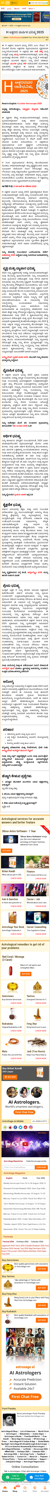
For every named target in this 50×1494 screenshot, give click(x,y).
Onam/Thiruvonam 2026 (12, 1251)
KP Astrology (39, 1439)
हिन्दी (2, 8)
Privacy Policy (9, 1459)
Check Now (16, 878)
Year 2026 (41, 1178)
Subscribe (41, 1167)
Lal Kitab (27, 1449)
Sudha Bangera (15, 37)
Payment (44, 1457)
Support (43, 1459)
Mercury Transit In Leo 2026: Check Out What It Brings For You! (26, 1198)
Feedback (41, 1454)
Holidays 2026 (22, 1242)
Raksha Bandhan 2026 (32, 1251)
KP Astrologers (27, 1482)
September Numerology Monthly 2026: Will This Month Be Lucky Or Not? (26, 1209)
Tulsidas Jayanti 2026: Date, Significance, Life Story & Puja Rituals (26, 1224)
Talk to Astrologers (12, 1471)
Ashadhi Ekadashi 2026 (35, 1246)
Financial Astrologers (10, 1482)
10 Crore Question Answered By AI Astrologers (25, 1446)
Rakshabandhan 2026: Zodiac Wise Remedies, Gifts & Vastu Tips (26, 1219)
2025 (11, 26)
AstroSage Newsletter (13, 1161)
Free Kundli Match (32, 1436)
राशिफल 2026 (9, 1452)
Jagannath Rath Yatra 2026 (13, 1246)
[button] (4, 16)
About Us (33, 1457)
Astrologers (11, 1434)
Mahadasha (25, 1434)
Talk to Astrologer (15, 1477)
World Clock (43, 1431)
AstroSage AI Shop (9, 1431)
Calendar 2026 (37, 1242)
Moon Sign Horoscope (21, 1439)
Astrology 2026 (10, 1454)
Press (4, 1441)
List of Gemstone (27, 1431)
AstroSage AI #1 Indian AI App (22, 1441)
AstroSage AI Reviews (11, 1449)
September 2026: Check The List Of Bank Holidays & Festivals (26, 1229)
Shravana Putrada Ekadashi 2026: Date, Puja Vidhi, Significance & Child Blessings (26, 1188)
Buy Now (11, 1077)
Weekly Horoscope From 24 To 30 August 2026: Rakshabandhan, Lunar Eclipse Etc (26, 1183)
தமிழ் (9, 8)
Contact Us (22, 1457)
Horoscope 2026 (41, 1449)
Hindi (25, 1178)
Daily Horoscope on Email (37, 1161)
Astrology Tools (27, 1454)
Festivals (8, 1236)
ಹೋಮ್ (4, 26)
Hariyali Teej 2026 (21, 1248)
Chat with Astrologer (38, 3)
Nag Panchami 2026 (37, 1248)
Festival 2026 (8, 1242)
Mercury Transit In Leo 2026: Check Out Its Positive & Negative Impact (26, 1214)
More (31, 8)
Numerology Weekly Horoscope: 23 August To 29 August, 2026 (26, 1193)
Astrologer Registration (34, 1462)
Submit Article (8, 1457)
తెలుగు (16, 8)
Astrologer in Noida (12, 1436)
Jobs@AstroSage (13, 1462)
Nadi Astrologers (42, 1482)
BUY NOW (7, 851)
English (9, 1178)
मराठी (24, 8)
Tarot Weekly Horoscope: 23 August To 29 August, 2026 (26, 1204)
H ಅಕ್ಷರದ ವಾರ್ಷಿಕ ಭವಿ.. (23, 26)
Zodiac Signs (38, 1434)
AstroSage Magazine (14, 1173)
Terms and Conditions (27, 1459)
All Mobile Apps (40, 1121)
